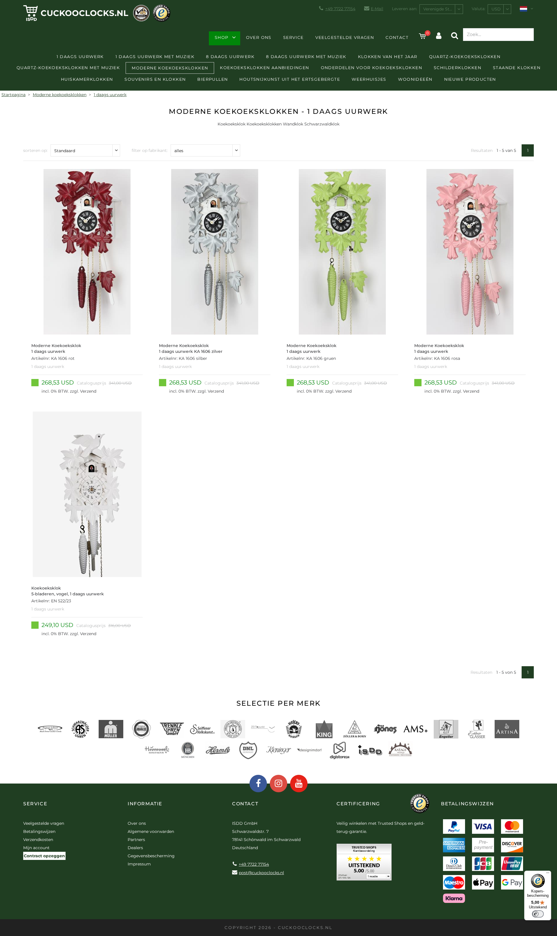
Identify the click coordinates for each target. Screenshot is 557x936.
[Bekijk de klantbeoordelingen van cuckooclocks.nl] (364, 864)
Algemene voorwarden (151, 831)
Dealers (135, 847)
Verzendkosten (38, 839)
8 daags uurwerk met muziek (306, 56)
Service (293, 37)
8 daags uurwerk (230, 56)
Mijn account (36, 847)
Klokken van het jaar (387, 56)
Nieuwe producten (470, 79)
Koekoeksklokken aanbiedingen (264, 67)
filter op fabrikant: (150, 150)
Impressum (139, 864)
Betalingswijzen (39, 831)
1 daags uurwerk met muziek (154, 56)
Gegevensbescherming (151, 855)
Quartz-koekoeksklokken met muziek (68, 67)
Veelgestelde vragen (344, 37)
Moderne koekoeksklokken (170, 68)
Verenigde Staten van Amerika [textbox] (443, 9)
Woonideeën (415, 79)
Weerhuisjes (369, 79)
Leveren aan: (404, 8)
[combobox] (441, 9)
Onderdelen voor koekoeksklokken (371, 67)
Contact (397, 37)
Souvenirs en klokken (155, 79)
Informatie (145, 803)
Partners (136, 839)
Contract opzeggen (44, 855)
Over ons (259, 37)
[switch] (538, 913)
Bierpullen (212, 79)
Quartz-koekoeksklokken (465, 56)
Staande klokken (516, 67)
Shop (222, 37)
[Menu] (547, 874)
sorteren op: (35, 150)
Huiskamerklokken (87, 79)
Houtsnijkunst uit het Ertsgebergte (289, 79)
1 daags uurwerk (80, 56)
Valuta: (478, 8)
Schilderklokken (457, 67)
